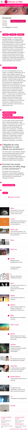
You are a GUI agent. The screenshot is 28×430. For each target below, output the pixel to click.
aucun (5, 193)
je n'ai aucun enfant (8, 185)
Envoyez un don (5, 424)
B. (11, 357)
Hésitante (20, 34)
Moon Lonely (14, 325)
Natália (12, 295)
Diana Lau (13, 249)
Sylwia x (13, 305)
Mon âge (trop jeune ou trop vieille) (12, 117)
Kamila (12, 334)
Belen (12, 315)
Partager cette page (14, 197)
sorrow (12, 258)
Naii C (12, 283)
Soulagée (13, 34)
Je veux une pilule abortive (14, 5)
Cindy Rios (13, 366)
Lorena (12, 219)
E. (11, 274)
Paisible (5, 34)
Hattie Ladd (14, 229)
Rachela (13, 344)
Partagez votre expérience (18, 21)
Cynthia (12, 405)
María (12, 208)
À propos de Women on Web (6, 418)
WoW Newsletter (19, 424)
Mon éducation (7, 115)
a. (11, 386)
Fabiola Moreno (15, 376)
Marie (12, 240)
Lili (11, 396)
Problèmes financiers (9, 112)
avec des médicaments (9, 68)
